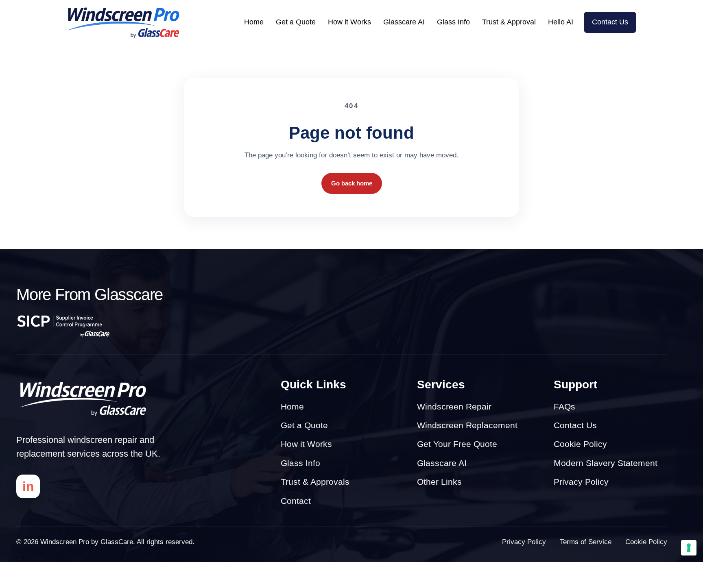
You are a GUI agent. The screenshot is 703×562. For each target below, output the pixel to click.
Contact (296, 500)
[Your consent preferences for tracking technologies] (688, 547)
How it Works (349, 22)
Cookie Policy (580, 444)
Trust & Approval (509, 22)
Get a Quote (296, 22)
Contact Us (610, 22)
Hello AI (560, 22)
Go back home (351, 183)
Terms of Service (585, 542)
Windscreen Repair (454, 406)
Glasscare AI (404, 22)
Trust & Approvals (315, 481)
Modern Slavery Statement (605, 463)
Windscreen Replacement (467, 425)
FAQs (564, 406)
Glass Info (453, 22)
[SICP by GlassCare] (63, 326)
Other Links (439, 481)
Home (254, 22)
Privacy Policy (581, 481)
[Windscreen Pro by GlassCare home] (84, 399)
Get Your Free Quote (457, 444)
